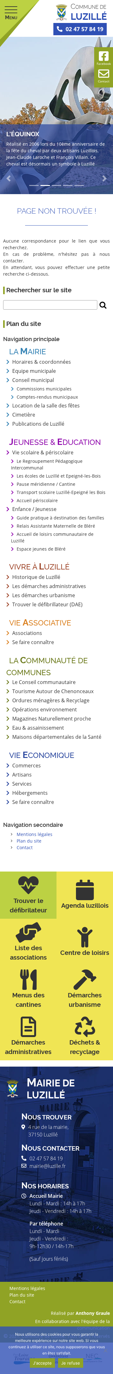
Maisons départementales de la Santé (56, 736)
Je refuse (70, 1363)
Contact (25, 847)
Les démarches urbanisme (43, 595)
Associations (27, 633)
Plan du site (29, 841)
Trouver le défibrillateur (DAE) (47, 604)
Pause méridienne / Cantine (46, 484)
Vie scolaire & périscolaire (42, 452)
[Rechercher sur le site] (103, 305)
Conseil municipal (33, 380)
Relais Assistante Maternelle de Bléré (56, 526)
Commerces (26, 765)
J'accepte (42, 1363)
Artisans (22, 774)
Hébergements (30, 792)
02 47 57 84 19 (84, 29)
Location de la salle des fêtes (46, 405)
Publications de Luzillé (38, 423)
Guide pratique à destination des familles (60, 518)
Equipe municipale (34, 370)
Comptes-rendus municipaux (47, 397)
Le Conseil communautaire (44, 682)
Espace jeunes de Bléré (41, 549)
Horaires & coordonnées (41, 361)
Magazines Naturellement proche (51, 718)
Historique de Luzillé (36, 577)
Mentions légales (34, 834)
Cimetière (23, 414)
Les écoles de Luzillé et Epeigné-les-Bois (59, 476)
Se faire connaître (33, 802)
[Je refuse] (105, 1350)
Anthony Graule (93, 1313)
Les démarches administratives (49, 586)
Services (22, 783)
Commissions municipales (44, 389)
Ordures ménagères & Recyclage (50, 700)
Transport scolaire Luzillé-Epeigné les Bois (61, 492)
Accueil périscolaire (37, 500)
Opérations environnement (44, 709)
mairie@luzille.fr (48, 1166)
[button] (8, 178)
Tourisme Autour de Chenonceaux (53, 691)
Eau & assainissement (38, 727)
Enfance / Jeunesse (34, 509)
